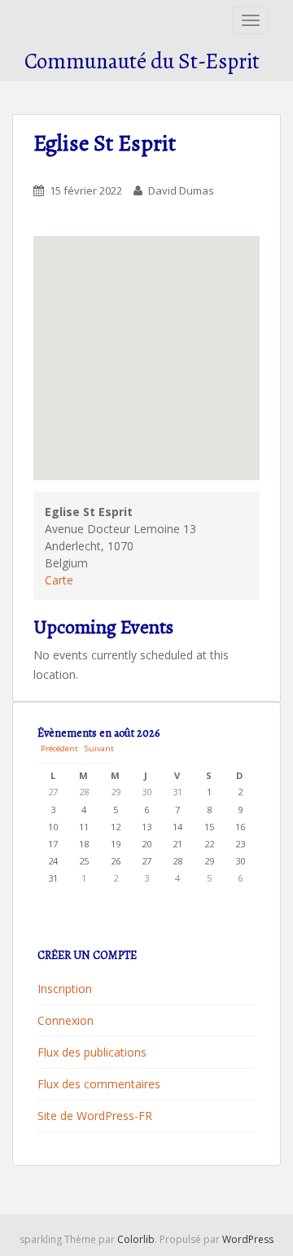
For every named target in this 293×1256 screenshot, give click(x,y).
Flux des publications (91, 1052)
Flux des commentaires (98, 1084)
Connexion (65, 1020)
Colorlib (136, 1239)
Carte (59, 580)
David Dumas (181, 190)
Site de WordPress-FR (94, 1115)
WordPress (247, 1239)
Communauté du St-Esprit (142, 61)
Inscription (64, 988)
